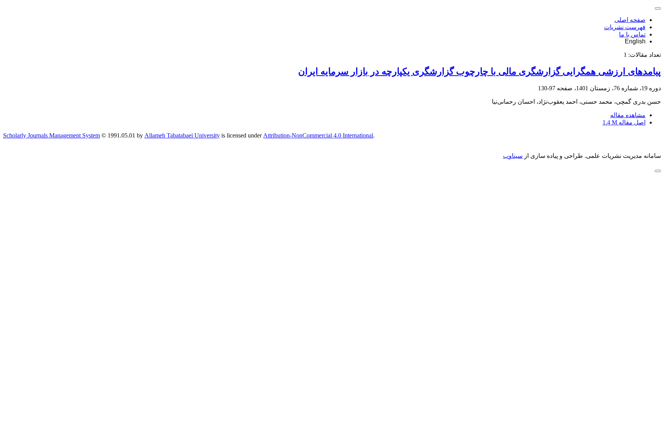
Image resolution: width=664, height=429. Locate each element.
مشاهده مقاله (628, 115)
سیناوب (513, 155)
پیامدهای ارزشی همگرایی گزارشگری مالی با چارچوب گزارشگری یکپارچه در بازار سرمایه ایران (479, 71)
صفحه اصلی (630, 20)
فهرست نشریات (625, 27)
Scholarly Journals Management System (51, 135)
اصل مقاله (624, 122)
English (635, 41)
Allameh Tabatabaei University (182, 135)
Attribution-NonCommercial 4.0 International (318, 135)
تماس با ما (632, 34)
